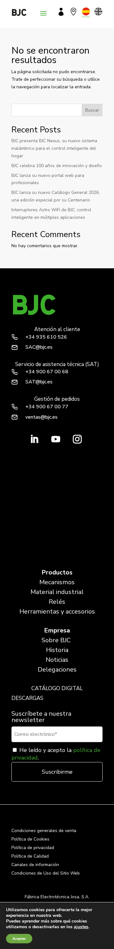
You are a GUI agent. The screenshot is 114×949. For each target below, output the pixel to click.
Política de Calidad (30, 856)
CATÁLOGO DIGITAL (57, 688)
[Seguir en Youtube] (56, 439)
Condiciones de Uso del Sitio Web (45, 873)
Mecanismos (57, 582)
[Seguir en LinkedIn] (34, 439)
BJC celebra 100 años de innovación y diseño (56, 166)
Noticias (57, 659)
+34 (46, 337)
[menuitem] (86, 11)
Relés (57, 601)
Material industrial (57, 592)
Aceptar (19, 938)
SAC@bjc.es (39, 347)
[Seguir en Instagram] (77, 439)
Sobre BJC (56, 640)
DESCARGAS (27, 698)
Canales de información (35, 865)
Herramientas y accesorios (57, 611)
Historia (57, 650)
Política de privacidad (32, 848)
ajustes (81, 927)
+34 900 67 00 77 (46, 406)
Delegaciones (57, 669)
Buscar (92, 110)
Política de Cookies (30, 839)
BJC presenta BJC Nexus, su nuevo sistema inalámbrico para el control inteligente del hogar (54, 148)
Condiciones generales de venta (43, 831)
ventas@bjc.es (41, 417)
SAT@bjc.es (39, 381)
